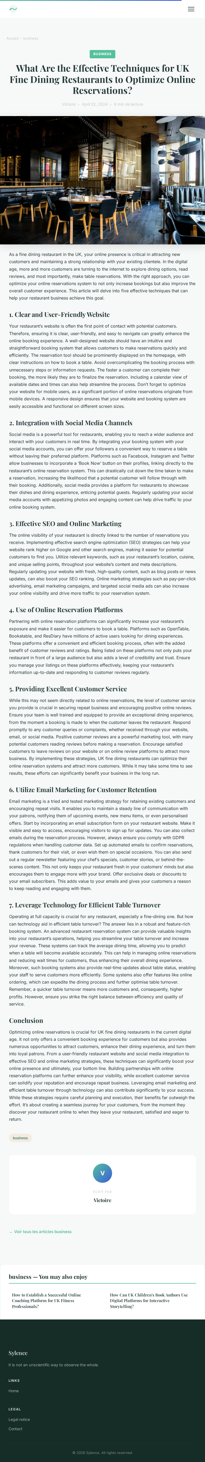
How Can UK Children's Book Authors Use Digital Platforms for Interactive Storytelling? (149, 1300)
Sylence (18, 1352)
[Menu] (191, 9)
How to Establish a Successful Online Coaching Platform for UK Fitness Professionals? (46, 1300)
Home (14, 1390)
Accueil (12, 38)
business (30, 38)
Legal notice (19, 1419)
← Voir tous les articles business (40, 1231)
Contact (15, 1428)
